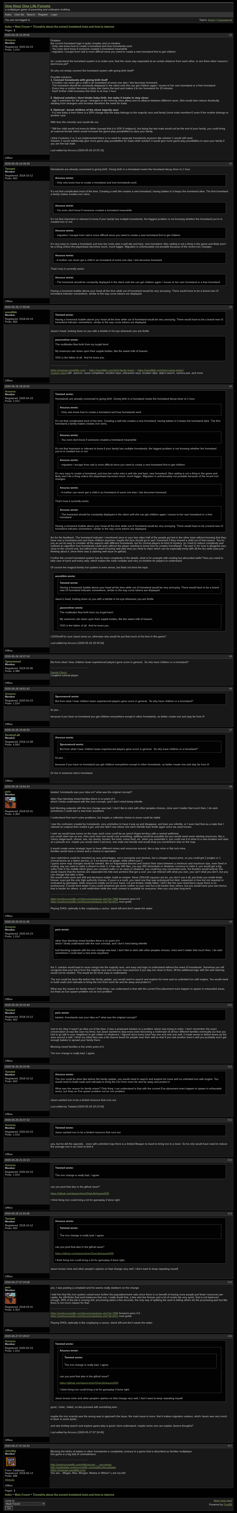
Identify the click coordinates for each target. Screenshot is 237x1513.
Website (9, 1479)
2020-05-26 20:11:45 (17, 921)
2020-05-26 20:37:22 (17, 1120)
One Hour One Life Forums (28, 6)
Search (31, 14)
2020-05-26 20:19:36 (17, 1066)
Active (211, 20)
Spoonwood (13, 661)
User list (19, 14)
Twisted (10, 168)
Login (54, 14)
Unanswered (224, 20)
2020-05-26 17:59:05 (17, 307)
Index (8, 14)
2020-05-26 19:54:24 (17, 786)
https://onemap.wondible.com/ (68, 370)
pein (8, 791)
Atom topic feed (223, 1500)
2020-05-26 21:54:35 (17, 1213)
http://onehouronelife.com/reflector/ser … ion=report (81, 1464)
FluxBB (228, 1504)
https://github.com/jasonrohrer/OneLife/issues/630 (80, 1193)
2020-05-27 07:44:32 (17, 1445)
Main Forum (22, 26)
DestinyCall (12, 735)
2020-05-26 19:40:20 (17, 730)
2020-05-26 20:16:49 (17, 1005)
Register (43, 14)
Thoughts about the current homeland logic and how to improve (73, 26)
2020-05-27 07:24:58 (17, 1282)
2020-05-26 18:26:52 (17, 386)
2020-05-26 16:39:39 (17, 163)
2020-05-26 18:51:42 (17, 688)
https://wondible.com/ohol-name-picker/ (161, 370)
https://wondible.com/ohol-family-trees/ (111, 370)
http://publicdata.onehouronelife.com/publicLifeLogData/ (83, 1467)
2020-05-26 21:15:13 (17, 1160)
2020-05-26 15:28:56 (17, 35)
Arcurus (10, 40)
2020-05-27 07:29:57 (17, 1336)
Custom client (58, 373)
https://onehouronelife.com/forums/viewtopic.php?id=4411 (84, 901)
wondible (11, 312)
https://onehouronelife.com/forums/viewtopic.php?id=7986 (84, 899)
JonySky (10, 1450)
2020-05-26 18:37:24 (17, 656)
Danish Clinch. (59, 672)
